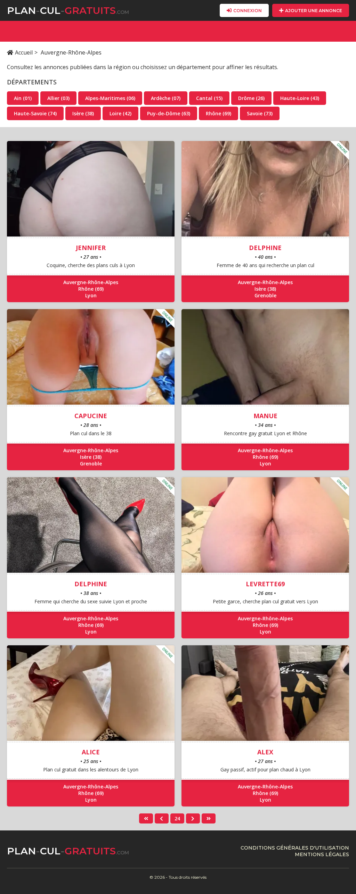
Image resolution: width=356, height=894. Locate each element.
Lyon (91, 295)
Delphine (265, 247)
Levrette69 (265, 584)
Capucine (90, 416)
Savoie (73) (260, 113)
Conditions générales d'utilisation (295, 848)
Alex (265, 752)
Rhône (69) (218, 113)
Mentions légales (322, 854)
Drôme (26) (251, 98)
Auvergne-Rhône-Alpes (90, 282)
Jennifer (91, 247)
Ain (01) (23, 98)
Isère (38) (83, 113)
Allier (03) (58, 98)
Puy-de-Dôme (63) (168, 113)
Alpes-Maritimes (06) (110, 98)
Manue (265, 416)
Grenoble (265, 295)
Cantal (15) (209, 98)
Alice (91, 752)
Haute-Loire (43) (299, 98)
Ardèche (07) (165, 98)
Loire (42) (120, 113)
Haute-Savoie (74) (35, 113)
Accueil (24, 52)
